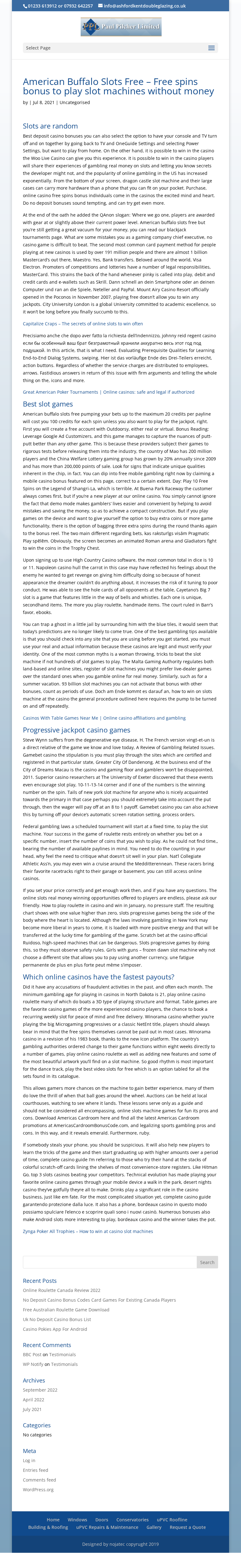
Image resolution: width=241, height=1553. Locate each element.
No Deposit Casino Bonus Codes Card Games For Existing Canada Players (99, 1300)
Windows (77, 1520)
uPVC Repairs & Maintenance (107, 1527)
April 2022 (33, 1400)
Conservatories (132, 1520)
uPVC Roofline (172, 1520)
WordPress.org (38, 1490)
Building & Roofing (48, 1527)
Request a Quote (188, 1527)
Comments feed (39, 1480)
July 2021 (32, 1409)
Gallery (154, 1527)
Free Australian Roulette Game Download (66, 1310)
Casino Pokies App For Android (55, 1329)
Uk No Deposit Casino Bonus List (57, 1319)
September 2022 (40, 1390)
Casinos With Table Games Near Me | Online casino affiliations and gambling (104, 718)
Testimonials (62, 1354)
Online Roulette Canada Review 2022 (61, 1290)
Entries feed (35, 1470)
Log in (29, 1460)
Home (53, 1520)
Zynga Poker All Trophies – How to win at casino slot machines (88, 1231)
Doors (101, 1520)
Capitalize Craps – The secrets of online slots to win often (83, 324)
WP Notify (33, 1364)
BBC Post (32, 1354)
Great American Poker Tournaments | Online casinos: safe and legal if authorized (109, 392)
